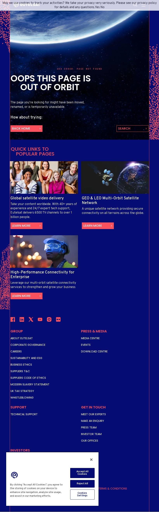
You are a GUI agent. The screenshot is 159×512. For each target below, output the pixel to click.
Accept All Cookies (82, 473)
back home (21, 128)
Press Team (89, 427)
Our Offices (89, 441)
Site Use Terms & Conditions (107, 488)
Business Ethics (21, 365)
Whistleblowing (22, 398)
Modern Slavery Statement (29, 384)
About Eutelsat (21, 338)
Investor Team (91, 434)
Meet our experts (93, 414)
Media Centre (90, 338)
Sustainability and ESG (26, 358)
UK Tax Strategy (22, 391)
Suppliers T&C (20, 371)
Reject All (82, 483)
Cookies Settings (82, 494)
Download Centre (94, 351)
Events (86, 345)
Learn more (21, 225)
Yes (97, 7)
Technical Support (24, 414)
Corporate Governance (27, 345)
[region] (52, 479)
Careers (16, 351)
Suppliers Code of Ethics (28, 378)
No (102, 7)
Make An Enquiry (92, 421)
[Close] (91, 459)
